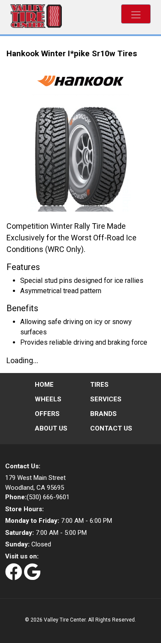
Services (106, 399)
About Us (51, 428)
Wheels (48, 399)
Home (44, 384)
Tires (99, 384)
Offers (47, 414)
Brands (103, 414)
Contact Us (111, 428)
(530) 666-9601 (37, 497)
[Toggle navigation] (136, 14)
